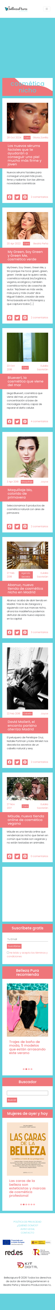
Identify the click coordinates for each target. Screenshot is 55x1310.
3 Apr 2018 (12, 481)
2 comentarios (39, 197)
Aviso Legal (27, 1229)
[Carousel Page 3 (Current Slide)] (29, 1069)
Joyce (44, 481)
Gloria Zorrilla (40, 137)
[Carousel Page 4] (31, 1069)
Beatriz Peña (40, 243)
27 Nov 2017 (11, 806)
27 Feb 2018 (11, 574)
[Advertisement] (27, 46)
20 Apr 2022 (14, 243)
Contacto (27, 1232)
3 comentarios (39, 632)
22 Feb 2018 (13, 713)
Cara (27, 137)
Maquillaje (27, 481)
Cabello (27, 713)
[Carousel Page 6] (34, 1204)
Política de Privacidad (27, 1222)
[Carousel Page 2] (26, 1069)
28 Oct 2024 (14, 137)
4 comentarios (39, 421)
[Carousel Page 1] (24, 1069)
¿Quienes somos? (27, 1225)
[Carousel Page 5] (31, 1204)
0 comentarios (39, 856)
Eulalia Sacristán (42, 367)
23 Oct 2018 (11, 367)
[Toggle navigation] (46, 9)
